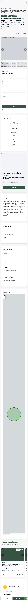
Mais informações (8, 249)
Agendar (18, 598)
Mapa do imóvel (7, 292)
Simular (14, 187)
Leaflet (12, 533)
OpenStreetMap (18, 533)
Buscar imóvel (8, 8)
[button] (2, 49)
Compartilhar (16, 33)
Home (2, 8)
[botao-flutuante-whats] (25, 598)
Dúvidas (6, 598)
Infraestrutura (7, 226)
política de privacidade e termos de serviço (14, 110)
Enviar (14, 106)
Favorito (24, 33)
